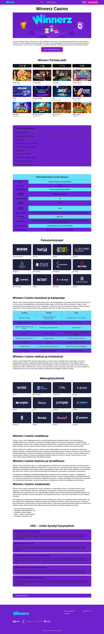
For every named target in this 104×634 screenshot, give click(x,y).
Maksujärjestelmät (20, 150)
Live (41, 65)
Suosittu (21, 65)
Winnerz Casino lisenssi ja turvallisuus (26, 157)
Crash (60, 65)
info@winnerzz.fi (87, 611)
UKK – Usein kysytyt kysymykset (24, 164)
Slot (81, 65)
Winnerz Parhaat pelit (21, 132)
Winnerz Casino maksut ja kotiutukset (25, 147)
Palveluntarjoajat (19, 140)
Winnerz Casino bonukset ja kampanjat (26, 143)
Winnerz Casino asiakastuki (23, 161)
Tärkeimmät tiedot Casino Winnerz (25, 136)
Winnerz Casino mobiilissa (22, 154)
